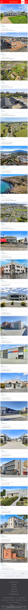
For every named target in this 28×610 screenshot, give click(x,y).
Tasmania (25, 600)
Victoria (10, 602)
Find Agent (14, 584)
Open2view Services (14, 582)
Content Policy (14, 591)
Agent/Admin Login (14, 594)
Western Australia (16, 602)
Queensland (12, 600)
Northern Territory (5, 600)
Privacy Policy (14, 589)
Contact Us (14, 587)
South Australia (19, 600)
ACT (16, 597)
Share (26, 9)
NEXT (22, 573)
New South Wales (21, 597)
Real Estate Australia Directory (8, 597)
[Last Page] (24, 573)
